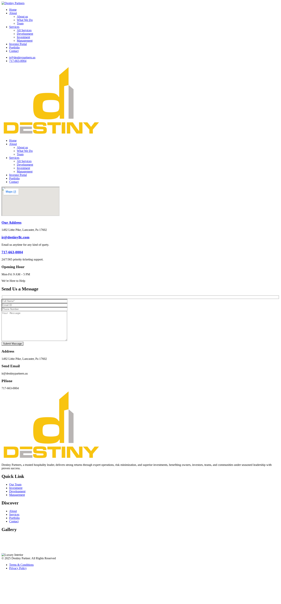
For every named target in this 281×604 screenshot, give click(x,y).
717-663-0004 (12, 252)
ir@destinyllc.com (15, 237)
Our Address (11, 223)
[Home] (51, 134)
